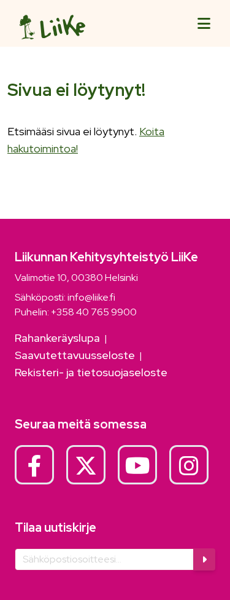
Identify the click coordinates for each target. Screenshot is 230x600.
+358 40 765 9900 (94, 312)
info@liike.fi (91, 297)
